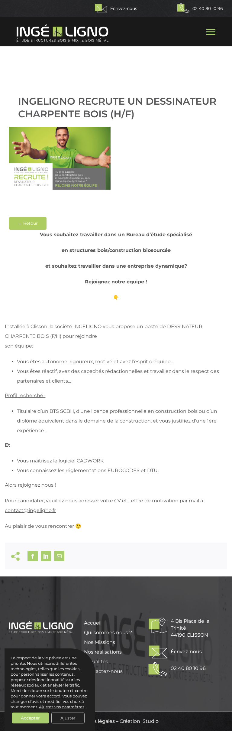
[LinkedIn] (46, 556)
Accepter (30, 718)
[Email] (59, 556)
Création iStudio (139, 721)
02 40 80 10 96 (207, 8)
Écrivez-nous (124, 8)
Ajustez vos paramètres (61, 706)
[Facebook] (32, 556)
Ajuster (68, 718)
